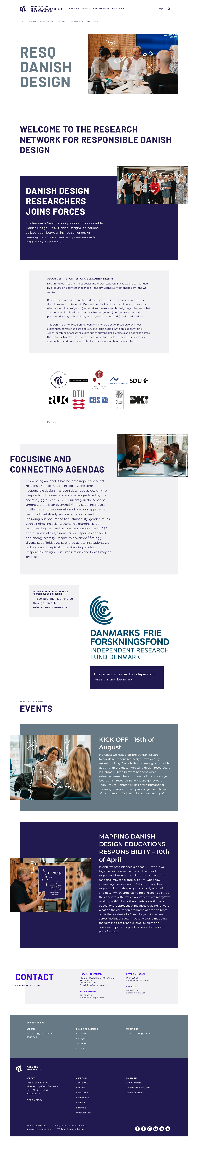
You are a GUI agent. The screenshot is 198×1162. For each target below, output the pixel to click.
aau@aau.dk (33, 1093)
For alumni (82, 1092)
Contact (80, 1087)
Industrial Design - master (140, 1033)
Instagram (81, 1038)
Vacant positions (135, 1092)
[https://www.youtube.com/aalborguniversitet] (155, 1128)
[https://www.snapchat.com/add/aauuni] (167, 1128)
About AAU (82, 1082)
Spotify (80, 1048)
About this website (37, 1125)
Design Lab (62, 21)
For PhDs (81, 1107)
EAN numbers (133, 1082)
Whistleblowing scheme (70, 1129)
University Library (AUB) (138, 1087)
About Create (119, 9)
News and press (101, 9)
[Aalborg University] (23, 8)
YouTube (81, 1043)
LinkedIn (81, 1033)
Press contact (83, 1112)
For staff (80, 1102)
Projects (74, 21)
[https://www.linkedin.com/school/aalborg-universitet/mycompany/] (161, 1128)
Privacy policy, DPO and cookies (69, 1125)
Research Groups (47, 21)
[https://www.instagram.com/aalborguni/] (149, 1128)
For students (83, 1097)
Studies (86, 9)
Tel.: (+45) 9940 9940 (37, 1090)
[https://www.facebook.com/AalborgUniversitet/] (137, 1128)
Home (22, 21)
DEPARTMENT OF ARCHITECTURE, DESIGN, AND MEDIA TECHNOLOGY (47, 8)
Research (74, 9)
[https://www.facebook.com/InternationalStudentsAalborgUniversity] (143, 1128)
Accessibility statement (39, 1129)
